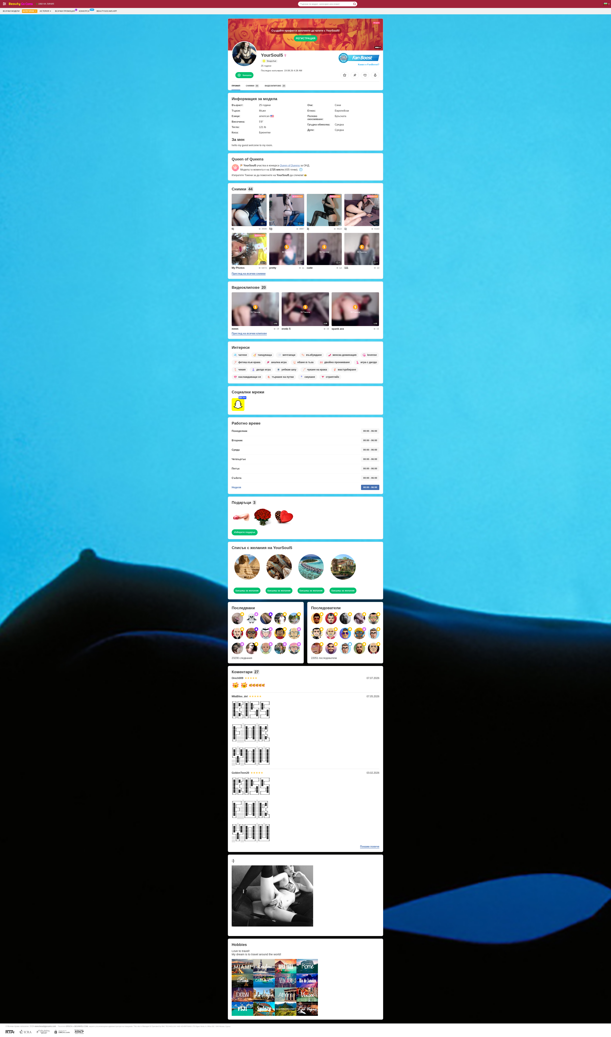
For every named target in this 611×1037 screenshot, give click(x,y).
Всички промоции (65, 11)
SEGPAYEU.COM (81, 1026)
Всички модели (11, 11)
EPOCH (69, 1026)
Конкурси (84, 11)
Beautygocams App (107, 11)
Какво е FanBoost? (368, 64)
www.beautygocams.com (45, 1026)
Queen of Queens (290, 165)
